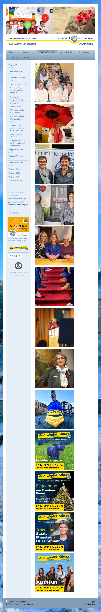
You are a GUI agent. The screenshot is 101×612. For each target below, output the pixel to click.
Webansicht (90, 604)
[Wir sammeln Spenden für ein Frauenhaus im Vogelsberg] (18, 227)
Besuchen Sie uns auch (18, 272)
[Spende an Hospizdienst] (54, 205)
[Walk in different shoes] (54, 286)
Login (93, 601)
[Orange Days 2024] (54, 82)
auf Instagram (18, 275)
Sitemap (24, 601)
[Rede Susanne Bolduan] (54, 327)
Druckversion (14, 601)
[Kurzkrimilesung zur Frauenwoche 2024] (54, 246)
